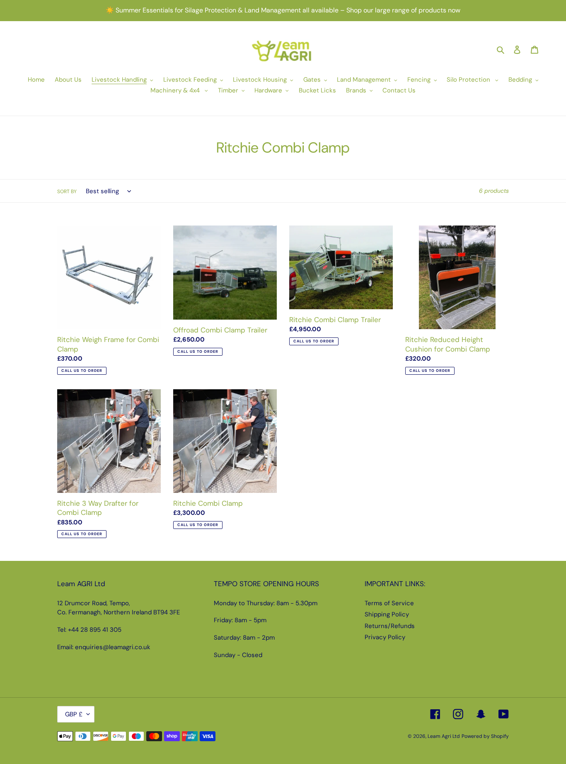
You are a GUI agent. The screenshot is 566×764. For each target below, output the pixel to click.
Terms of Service (389, 603)
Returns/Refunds (390, 626)
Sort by (67, 191)
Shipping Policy (387, 614)
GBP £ (73, 714)
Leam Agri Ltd (444, 736)
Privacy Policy (385, 637)
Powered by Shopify (485, 736)
